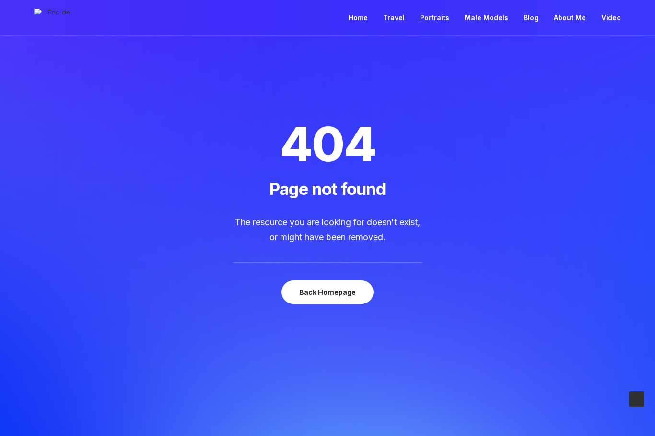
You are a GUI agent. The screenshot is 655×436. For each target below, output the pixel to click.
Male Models (486, 17)
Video (611, 17)
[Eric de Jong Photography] (55, 11)
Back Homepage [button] (327, 292)
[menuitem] (361, 18)
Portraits (434, 17)
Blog (531, 17)
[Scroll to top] (636, 398)
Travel (394, 17)
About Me (570, 17)
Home (358, 17)
